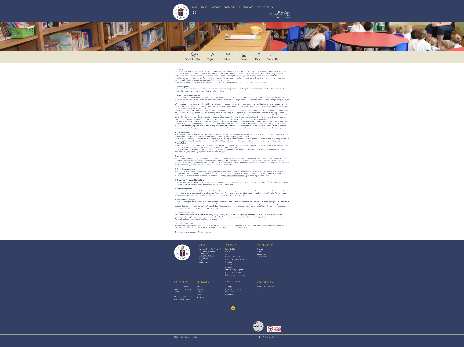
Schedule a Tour (193, 59)
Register (211, 59)
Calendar (228, 59)
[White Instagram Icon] (263, 337)
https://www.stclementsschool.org (252, 76)
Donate (244, 59)
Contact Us (272, 59)
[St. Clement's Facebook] (259, 337)
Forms (258, 59)
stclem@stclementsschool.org (236, 82)
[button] (204, 7)
